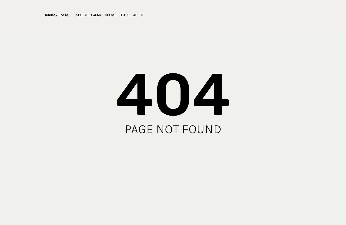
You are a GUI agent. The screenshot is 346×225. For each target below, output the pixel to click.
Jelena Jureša (56, 15)
